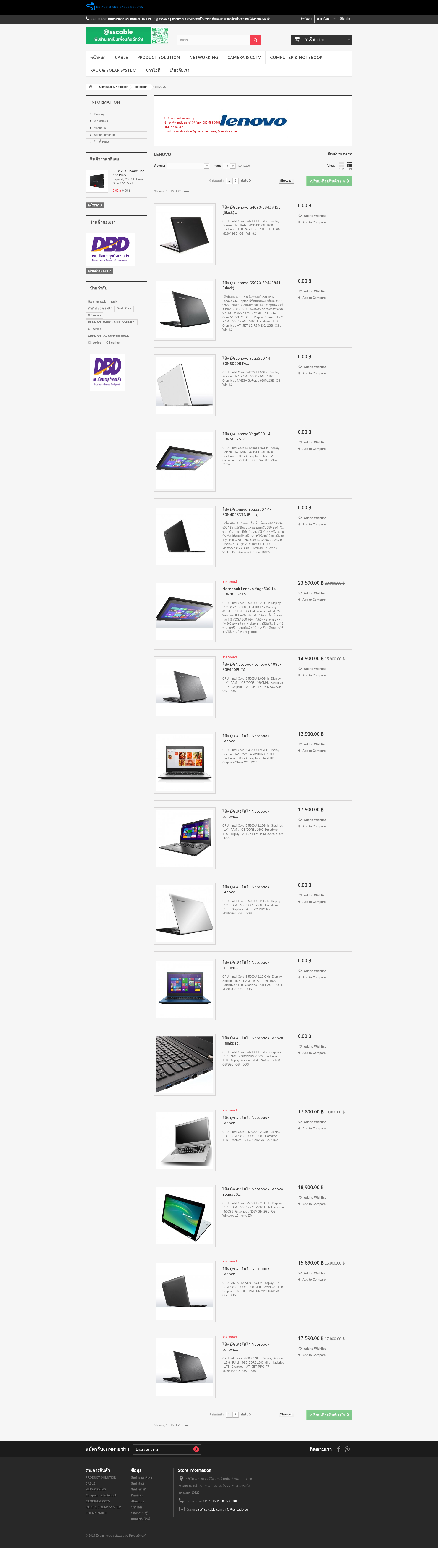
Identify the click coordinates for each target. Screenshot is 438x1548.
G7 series (94, 315)
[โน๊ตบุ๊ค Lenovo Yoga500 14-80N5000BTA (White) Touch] (184, 385)
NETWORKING (203, 57)
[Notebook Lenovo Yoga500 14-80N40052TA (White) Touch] (184, 611)
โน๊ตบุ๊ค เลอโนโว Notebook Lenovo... (245, 738)
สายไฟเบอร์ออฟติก (100, 308)
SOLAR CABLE (96, 1513)
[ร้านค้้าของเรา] (116, 249)
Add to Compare (314, 222)
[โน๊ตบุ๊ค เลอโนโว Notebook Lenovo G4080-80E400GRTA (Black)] (184, 838)
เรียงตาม (159, 165)
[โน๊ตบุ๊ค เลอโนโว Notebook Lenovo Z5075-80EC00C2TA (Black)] (184, 1367)
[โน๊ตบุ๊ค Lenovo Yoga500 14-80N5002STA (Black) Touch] (184, 460)
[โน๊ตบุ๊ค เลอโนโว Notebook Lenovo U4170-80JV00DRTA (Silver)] (184, 1140)
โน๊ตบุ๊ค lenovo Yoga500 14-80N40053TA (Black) (246, 512)
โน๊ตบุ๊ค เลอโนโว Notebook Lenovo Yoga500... (252, 1191)
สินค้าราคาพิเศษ (104, 159)
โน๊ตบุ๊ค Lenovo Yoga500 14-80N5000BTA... (247, 361)
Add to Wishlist (314, 215)
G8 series (94, 342)
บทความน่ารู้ (139, 1513)
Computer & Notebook (296, 57)
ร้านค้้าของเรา (102, 141)
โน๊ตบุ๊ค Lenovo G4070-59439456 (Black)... (251, 210)
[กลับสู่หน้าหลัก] (219, 7)
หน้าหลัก (98, 57)
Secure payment (104, 134)
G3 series (113, 342)
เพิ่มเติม (168, 135)
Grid (341, 169)
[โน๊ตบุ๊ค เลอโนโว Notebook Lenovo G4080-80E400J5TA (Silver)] (184, 913)
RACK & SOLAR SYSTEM (113, 70)
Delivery (99, 114)
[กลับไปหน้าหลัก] (90, 87)
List (350, 169)
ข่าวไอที (153, 70)
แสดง (217, 165)
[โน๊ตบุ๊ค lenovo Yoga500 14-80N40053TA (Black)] (184, 536)
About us (99, 128)
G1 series (94, 329)
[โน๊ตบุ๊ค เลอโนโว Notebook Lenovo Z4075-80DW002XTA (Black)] (184, 1291)
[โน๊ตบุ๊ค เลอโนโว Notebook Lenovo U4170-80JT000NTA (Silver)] (184, 762)
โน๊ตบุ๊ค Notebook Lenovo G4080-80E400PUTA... (251, 667)
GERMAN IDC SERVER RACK (108, 336)
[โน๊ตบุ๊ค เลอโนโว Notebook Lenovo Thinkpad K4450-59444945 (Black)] (184, 1064)
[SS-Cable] (128, 35)
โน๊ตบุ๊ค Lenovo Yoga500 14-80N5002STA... (247, 436)
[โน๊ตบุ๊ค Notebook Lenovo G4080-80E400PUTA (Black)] (184, 687)
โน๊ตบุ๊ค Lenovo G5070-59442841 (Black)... (251, 285)
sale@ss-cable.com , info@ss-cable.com (223, 1509)
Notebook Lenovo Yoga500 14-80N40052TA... (249, 591)
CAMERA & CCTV (244, 57)
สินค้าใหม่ (137, 1483)
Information (105, 102)
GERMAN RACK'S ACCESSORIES (111, 322)
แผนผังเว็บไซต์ (140, 1519)
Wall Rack (124, 308)
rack (114, 301)
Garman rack (97, 301)
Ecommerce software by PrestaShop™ (122, 1535)
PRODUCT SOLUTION (158, 57)
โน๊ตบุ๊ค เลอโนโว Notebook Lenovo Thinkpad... (252, 1040)
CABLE (121, 57)
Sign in (345, 18)
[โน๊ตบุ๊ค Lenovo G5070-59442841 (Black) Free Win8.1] (184, 309)
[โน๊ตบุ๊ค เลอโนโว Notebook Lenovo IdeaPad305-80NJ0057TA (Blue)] (184, 989)
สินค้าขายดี (138, 1489)
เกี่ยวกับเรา (179, 70)
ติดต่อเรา (306, 18)
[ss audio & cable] (107, 372)
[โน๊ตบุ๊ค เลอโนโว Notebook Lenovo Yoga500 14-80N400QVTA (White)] (184, 1215)
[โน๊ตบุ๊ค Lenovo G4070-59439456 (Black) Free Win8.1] (184, 234)
